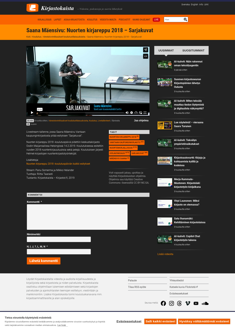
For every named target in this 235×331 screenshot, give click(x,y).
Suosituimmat (193, 50)
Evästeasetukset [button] (179, 293)
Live (156, 19)
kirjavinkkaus (119, 153)
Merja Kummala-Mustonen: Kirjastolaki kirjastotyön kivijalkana (187, 183)
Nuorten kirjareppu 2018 (124, 136)
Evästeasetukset (129, 321)
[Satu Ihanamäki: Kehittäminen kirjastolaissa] (164, 221)
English (194, 4)
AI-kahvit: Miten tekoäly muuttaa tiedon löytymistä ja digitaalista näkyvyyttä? (189, 104)
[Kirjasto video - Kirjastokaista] (32, 7)
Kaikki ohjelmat (141, 19)
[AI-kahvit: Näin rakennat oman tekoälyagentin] (164, 65)
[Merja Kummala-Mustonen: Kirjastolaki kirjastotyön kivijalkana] (164, 182)
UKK (206, 4)
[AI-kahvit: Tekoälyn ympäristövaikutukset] (164, 143)
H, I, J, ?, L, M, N (37, 246)
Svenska (185, 4)
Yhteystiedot (177, 280)
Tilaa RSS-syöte (137, 287)
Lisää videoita (165, 254)
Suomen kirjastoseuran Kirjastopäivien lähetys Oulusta (187, 83)
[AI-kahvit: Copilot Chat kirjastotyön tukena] (164, 239)
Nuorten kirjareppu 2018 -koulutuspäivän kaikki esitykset (58, 163)
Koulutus (92, 19)
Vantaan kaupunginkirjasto (127, 142)
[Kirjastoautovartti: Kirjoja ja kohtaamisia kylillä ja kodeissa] (164, 161)
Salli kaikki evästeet (160, 321)
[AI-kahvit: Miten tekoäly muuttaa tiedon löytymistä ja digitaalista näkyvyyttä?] (164, 104)
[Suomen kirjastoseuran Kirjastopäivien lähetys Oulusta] (164, 82)
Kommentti (34, 201)
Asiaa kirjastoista (74, 19)
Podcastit (124, 19)
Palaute (132, 280)
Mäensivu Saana (119, 158)
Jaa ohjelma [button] (141, 120)
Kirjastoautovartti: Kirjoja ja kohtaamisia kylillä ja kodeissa (189, 161)
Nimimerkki (33, 234)
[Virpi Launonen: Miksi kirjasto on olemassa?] (164, 204)
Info (201, 4)
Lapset (57, 19)
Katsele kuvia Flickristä (183, 287)
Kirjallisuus (44, 19)
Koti (31, 19)
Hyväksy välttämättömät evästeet (204, 321)
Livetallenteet (104, 120)
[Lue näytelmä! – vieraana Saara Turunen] (164, 125)
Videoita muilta (108, 19)
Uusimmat (166, 50)
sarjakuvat (139, 153)
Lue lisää (61, 325)
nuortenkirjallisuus (123, 147)
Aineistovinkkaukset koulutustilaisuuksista (64, 36)
